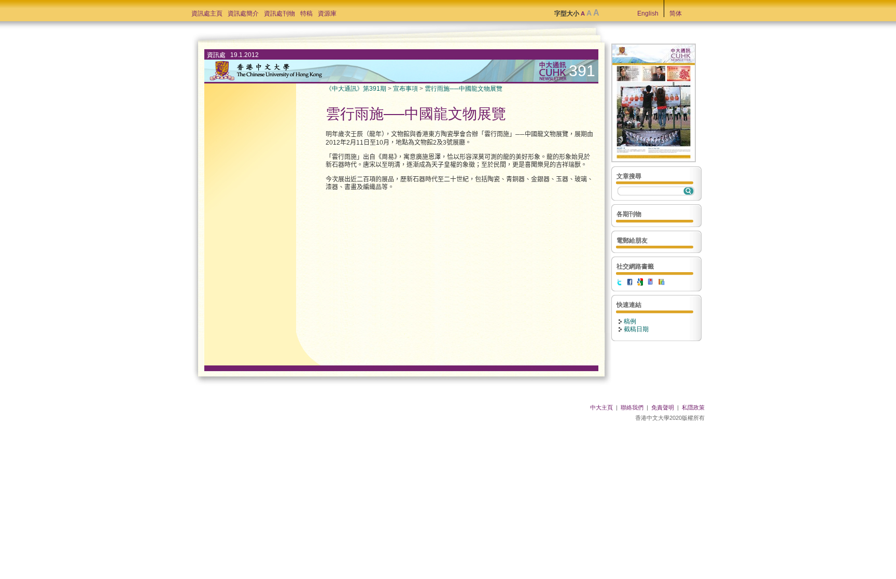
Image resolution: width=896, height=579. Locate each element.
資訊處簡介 (243, 13)
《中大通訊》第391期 (356, 88)
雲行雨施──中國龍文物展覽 (463, 88)
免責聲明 (662, 407)
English (648, 13)
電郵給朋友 (632, 240)
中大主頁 (601, 407)
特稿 (306, 13)
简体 (675, 13)
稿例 (630, 321)
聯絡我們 (632, 407)
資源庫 (327, 13)
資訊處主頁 (206, 13)
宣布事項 (405, 88)
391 (582, 70)
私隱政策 (693, 407)
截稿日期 (636, 329)
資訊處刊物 (279, 13)
